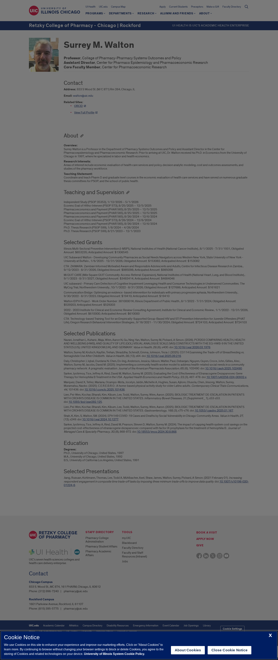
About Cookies (188, 650)
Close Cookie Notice (229, 650)
